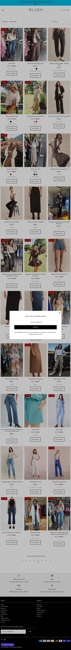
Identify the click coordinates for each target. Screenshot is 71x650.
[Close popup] (59, 312)
